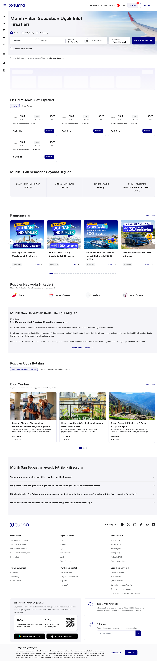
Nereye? (44, 40)
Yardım (112, 5)
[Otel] (4, 23)
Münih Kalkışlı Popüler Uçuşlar (24, 369)
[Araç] (4, 37)
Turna (12, 58)
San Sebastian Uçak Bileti (35, 58)
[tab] (15, 32)
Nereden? (17, 40)
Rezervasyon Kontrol (98, 5)
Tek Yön (15, 106)
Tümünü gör (150, 215)
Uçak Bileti (20, 58)
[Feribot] (4, 44)
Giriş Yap (147, 5)
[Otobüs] (4, 30)
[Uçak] (4, 17)
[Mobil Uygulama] (4, 70)
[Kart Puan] (4, 54)
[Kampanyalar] (4, 64)
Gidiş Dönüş (27, 106)
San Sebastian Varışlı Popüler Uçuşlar (55, 369)
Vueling (100, 187)
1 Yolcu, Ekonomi (119, 42)
